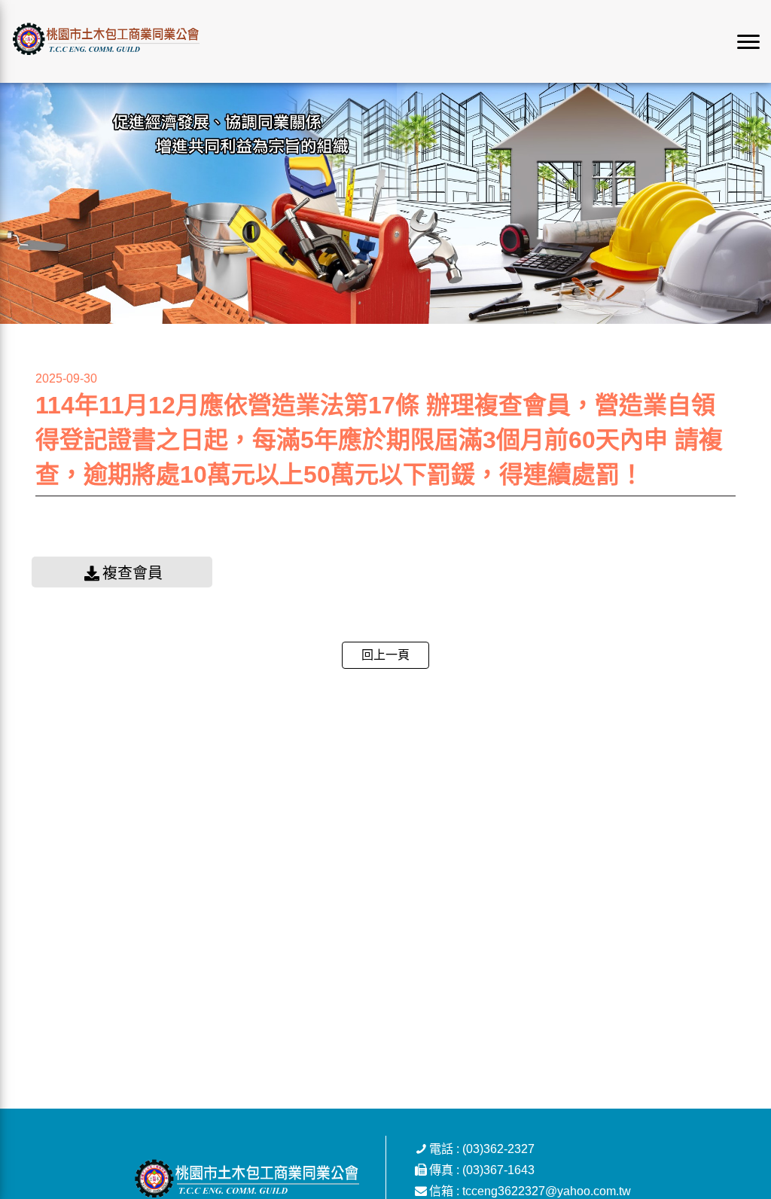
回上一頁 (385, 654)
